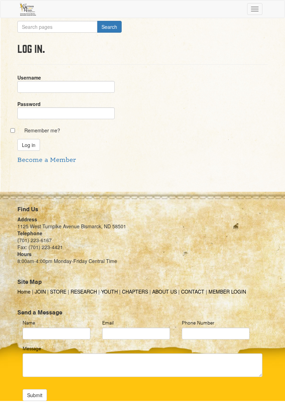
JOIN (40, 291)
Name (29, 322)
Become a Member (46, 160)
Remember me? (42, 130)
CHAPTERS (135, 291)
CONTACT (192, 291)
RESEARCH (84, 291)
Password (29, 103)
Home (24, 291)
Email (108, 322)
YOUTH (109, 291)
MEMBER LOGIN (227, 291)
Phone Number (198, 322)
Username (29, 77)
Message (32, 348)
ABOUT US (164, 291)
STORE (58, 291)
